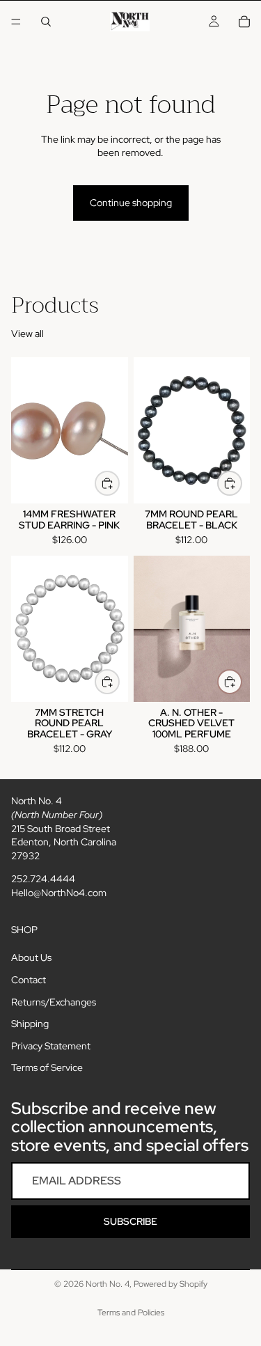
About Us (31, 957)
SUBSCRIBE (130, 1221)
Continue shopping (131, 202)
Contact (28, 979)
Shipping (30, 1023)
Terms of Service (47, 1067)
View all (27, 333)
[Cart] (244, 21)
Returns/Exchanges (53, 1002)
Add (119, 482)
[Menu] (16, 22)
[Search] (46, 21)
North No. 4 (107, 1284)
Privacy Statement (50, 1046)
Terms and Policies (130, 1312)
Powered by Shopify (170, 1284)
